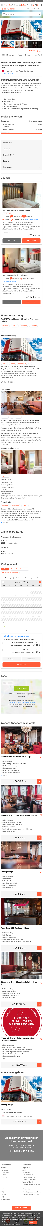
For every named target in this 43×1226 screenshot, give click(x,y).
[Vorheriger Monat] (3, 582)
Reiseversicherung (28, 1177)
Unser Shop (5, 1172)
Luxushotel (14, 325)
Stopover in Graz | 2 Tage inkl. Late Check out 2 (19, 983)
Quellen (3, 1175)
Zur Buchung (31, 240)
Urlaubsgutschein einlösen (31, 1192)
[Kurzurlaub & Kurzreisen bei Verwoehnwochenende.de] (15, 5)
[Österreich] (3, 71)
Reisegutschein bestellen (31, 1194)
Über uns (4, 1177)
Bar (12, 417)
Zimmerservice (22, 363)
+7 (30, 363)
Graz (16, 71)
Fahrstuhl (12, 363)
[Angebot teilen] (37, 51)
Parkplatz (4, 363)
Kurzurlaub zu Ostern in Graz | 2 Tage (16, 757)
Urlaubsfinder (5, 1199)
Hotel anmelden (21, 1208)
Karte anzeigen (22, 688)
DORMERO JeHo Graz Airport (11, 1113)
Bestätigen (33, 1222)
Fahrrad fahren (15, 505)
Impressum (26, 1168)
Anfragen (11, 240)
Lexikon (3, 1194)
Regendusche (7, 213)
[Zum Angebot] (39, 781)
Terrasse (18, 417)
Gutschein (31, 659)
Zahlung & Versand (29, 1180)
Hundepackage (7, 872)
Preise (20, 55)
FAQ (2, 1192)
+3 (2, 329)
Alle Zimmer (5, 569)
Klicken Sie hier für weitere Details (11, 1224)
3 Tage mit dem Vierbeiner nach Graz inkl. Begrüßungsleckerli (18, 1039)
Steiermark (9, 71)
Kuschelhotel (5, 325)
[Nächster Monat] (39, 582)
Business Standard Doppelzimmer (19, 569)
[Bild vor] (38, 30)
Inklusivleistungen (8, 55)
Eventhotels (24, 325)
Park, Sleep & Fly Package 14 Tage (15, 928)
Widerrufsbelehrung (29, 1182)
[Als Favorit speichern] (40, 51)
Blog (2, 1197)
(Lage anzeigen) (8, 73)
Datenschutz (26, 1172)
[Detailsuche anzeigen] (21, 14)
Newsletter (4, 1170)
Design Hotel (33, 325)
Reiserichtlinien (27, 1175)
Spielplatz (24, 505)
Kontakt (3, 1168)
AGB (24, 1170)
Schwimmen (5, 505)
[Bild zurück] (4, 30)
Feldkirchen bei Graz (26, 71)
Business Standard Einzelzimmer (10, 572)
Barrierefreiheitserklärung (31, 1184)
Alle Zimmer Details (31, 220)
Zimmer (27, 55)
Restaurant (5, 417)
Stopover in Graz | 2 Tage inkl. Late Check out (19, 815)
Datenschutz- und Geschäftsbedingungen (21, 702)
